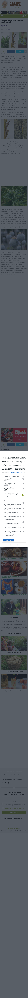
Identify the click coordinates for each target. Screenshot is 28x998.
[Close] (25, 453)
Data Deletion (6, 544)
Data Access (14, 544)
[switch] (23, 479)
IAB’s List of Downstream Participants (15, 472)
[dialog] (14, 499)
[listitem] (14, 476)
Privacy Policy (21, 544)
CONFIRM (8, 540)
